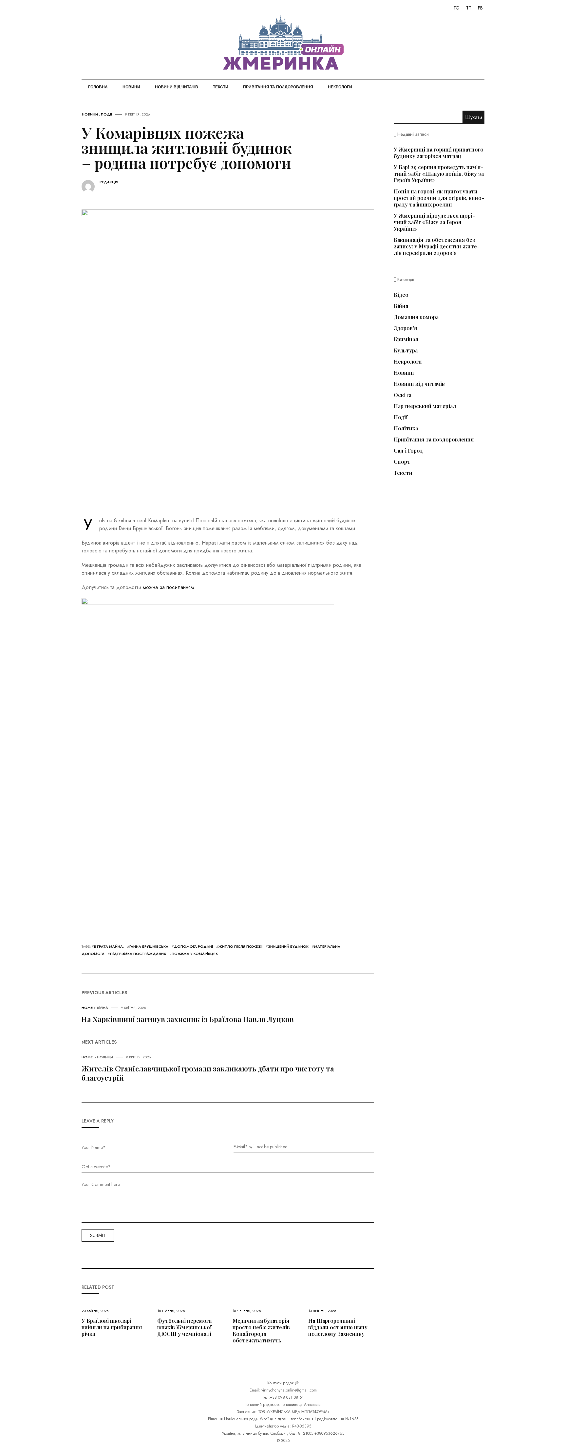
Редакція (109, 182)
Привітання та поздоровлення (278, 87)
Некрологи (340, 87)
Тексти (220, 87)
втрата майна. (109, 946)
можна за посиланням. (169, 587)
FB (480, 8)
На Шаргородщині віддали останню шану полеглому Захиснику (338, 1327)
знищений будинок (288, 946)
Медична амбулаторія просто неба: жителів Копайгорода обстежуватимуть (261, 1330)
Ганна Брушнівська (148, 946)
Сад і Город (408, 450)
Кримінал (406, 339)
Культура (406, 350)
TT (468, 8)
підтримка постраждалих (138, 953)
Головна (98, 87)
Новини (131, 87)
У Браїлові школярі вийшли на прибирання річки (112, 1327)
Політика (406, 428)
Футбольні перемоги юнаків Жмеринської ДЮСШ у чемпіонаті (184, 1327)
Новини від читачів (176, 87)
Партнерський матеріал (425, 406)
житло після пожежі (240, 946)
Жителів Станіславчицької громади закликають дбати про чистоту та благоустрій (208, 1073)
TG (456, 8)
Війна (102, 1007)
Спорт (402, 461)
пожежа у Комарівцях (195, 953)
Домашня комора (416, 317)
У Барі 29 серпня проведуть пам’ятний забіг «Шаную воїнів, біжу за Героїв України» (439, 174)
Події (106, 114)
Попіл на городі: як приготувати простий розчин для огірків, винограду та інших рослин (439, 198)
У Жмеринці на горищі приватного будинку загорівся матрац (438, 152)
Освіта (402, 395)
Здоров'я (405, 328)
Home (87, 1007)
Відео (401, 295)
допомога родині (193, 946)
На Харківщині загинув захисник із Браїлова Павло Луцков (188, 1019)
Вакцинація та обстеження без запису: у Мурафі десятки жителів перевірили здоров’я (437, 246)
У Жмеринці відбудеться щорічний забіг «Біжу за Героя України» (434, 222)
